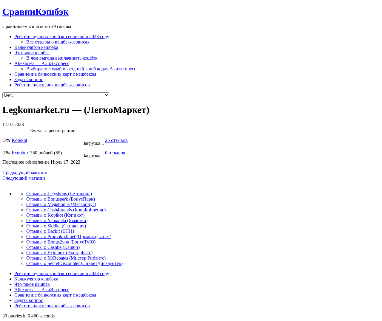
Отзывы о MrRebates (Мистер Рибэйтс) (66, 257)
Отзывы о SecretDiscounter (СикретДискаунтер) (74, 263)
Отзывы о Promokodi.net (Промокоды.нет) (68, 236)
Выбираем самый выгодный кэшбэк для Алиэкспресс (81, 68)
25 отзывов (116, 140)
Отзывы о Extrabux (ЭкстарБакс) (59, 252)
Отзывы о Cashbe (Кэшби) (53, 247)
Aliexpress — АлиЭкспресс (41, 63)
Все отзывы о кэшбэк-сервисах (58, 41)
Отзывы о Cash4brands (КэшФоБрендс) (66, 209)
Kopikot (19, 140)
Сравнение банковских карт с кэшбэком (55, 74)
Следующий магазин (23, 178)
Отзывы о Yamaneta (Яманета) (56, 220)
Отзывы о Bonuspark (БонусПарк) (60, 198)
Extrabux (20, 152)
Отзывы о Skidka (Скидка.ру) (56, 225)
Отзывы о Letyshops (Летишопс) (59, 193)
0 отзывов (115, 152)
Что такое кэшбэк (32, 52)
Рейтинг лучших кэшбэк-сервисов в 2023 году (61, 36)
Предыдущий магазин (24, 172)
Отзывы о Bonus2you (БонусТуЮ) (61, 241)
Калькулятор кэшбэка (36, 47)
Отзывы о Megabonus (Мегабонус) (61, 204)
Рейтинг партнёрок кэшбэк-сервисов (52, 84)
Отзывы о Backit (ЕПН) (50, 231)
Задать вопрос (28, 79)
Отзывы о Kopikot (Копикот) (55, 215)
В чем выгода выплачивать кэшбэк (62, 58)
